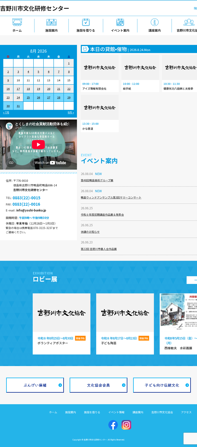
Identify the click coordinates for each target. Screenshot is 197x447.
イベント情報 (116, 412)
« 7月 (6, 112)
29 (68, 97)
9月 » (71, 112)
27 (48, 97)
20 (48, 89)
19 (38, 89)
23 (8, 97)
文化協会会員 (98, 385)
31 (18, 106)
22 (68, 89)
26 (38, 97)
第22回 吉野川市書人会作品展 (99, 249)
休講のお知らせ (90, 232)
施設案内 (51, 30)
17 (18, 89)
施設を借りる (86, 30)
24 (18, 97)
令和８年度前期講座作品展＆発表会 (102, 214)
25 (28, 97)
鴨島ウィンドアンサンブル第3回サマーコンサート (111, 197)
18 (28, 89)
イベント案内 (120, 30)
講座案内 (155, 30)
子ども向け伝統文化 (162, 385)
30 (8, 106)
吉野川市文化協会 (162, 412)
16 (8, 89)
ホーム (17, 30)
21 (58, 89)
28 (58, 97)
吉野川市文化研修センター (34, 8)
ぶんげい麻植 (35, 385)
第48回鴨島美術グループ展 (97, 180)
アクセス (186, 412)
